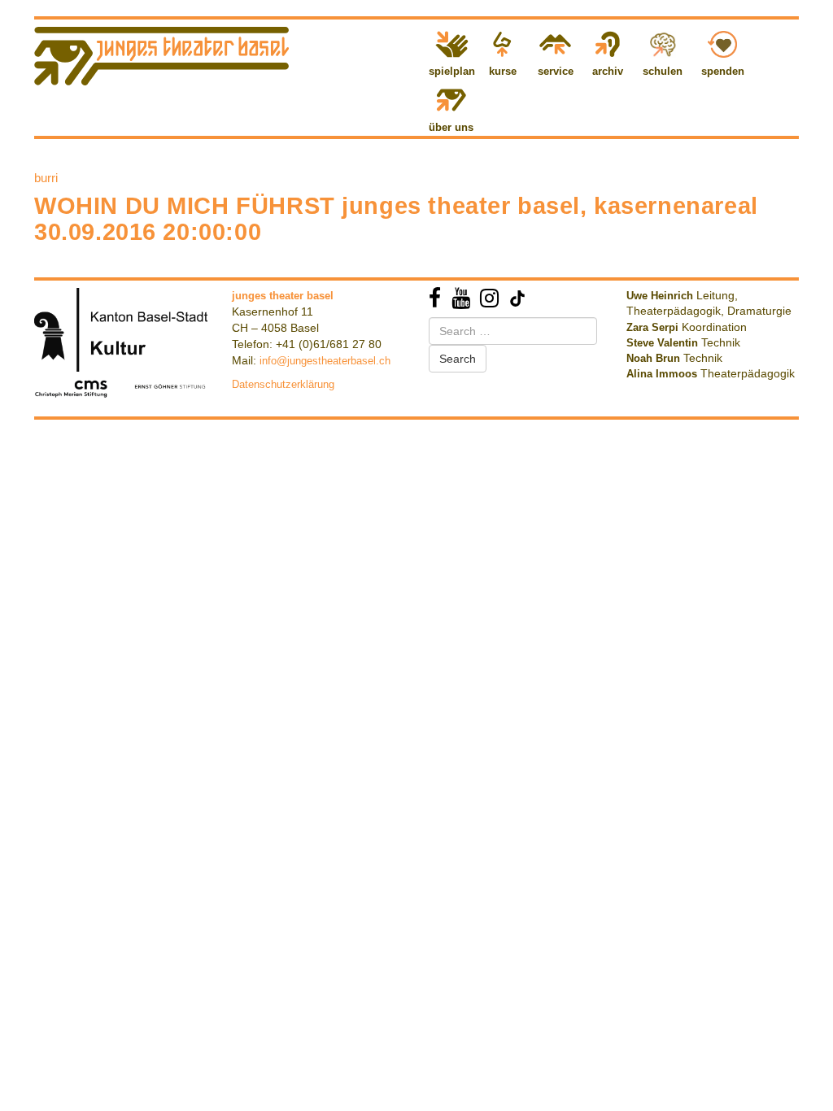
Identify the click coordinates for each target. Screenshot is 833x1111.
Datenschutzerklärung (283, 384)
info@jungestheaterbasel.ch (324, 361)
